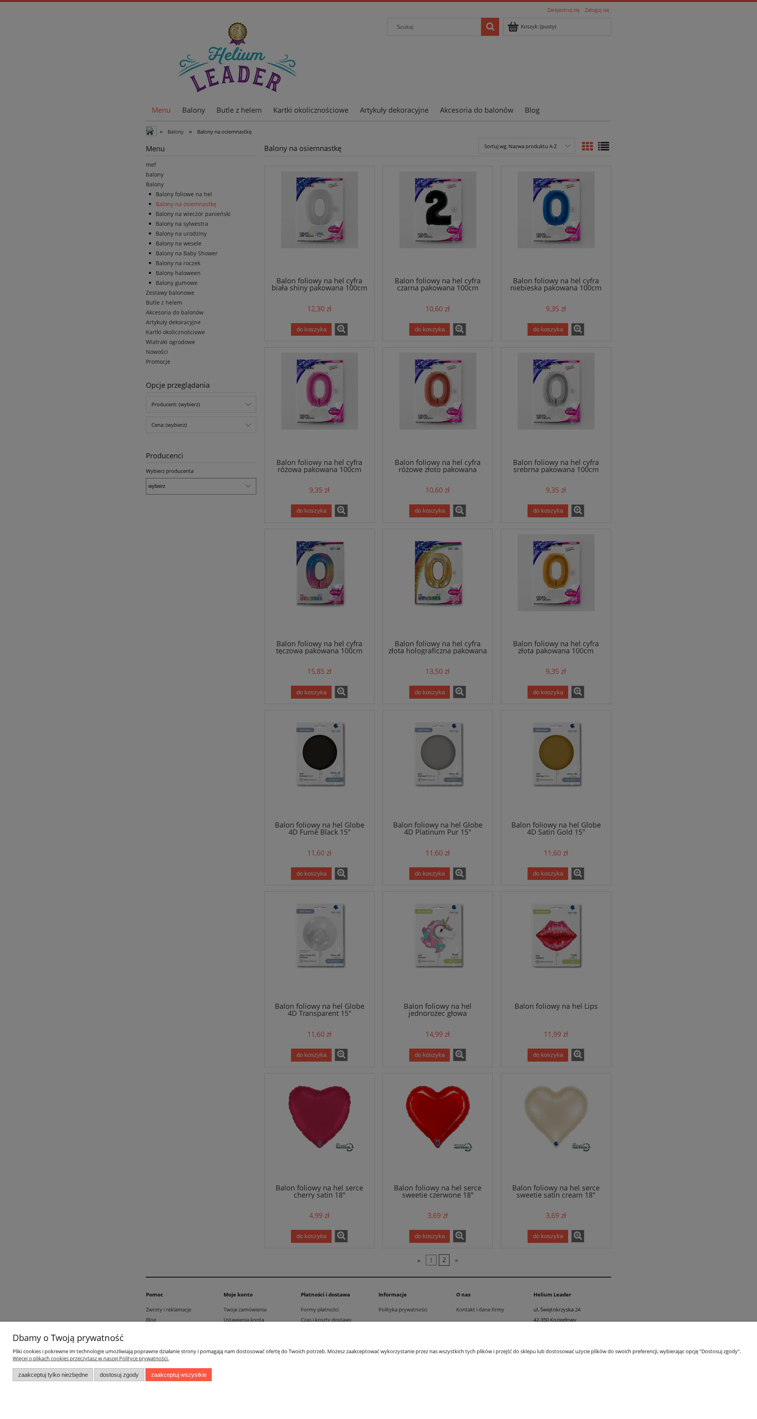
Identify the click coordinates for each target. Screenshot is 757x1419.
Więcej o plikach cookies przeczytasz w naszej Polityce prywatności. (91, 1358)
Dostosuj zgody (119, 1374)
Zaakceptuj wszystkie (179, 1374)
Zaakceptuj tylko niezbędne (53, 1374)
